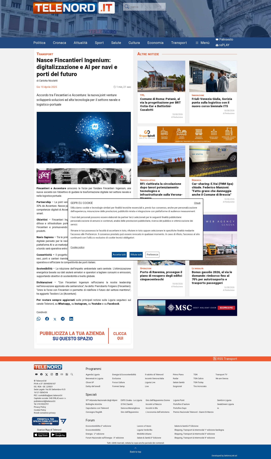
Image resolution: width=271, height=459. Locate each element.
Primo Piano (178, 374)
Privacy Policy (40, 407)
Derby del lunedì (93, 386)
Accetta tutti (119, 254)
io (218, 408)
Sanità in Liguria (224, 400)
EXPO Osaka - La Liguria (131, 400)
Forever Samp (118, 386)
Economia (155, 43)
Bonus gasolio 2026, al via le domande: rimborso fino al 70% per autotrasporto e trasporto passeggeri (212, 277)
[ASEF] (84, 175)
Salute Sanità (178, 382)
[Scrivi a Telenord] (61, 374)
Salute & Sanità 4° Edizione (186, 426)
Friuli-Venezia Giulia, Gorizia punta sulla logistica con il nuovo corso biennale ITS (212, 102)
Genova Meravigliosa (130, 408)
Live (147, 386)
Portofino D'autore (181, 404)
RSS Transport (226, 359)
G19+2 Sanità (127, 404)
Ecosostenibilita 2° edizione (98, 426)
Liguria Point (178, 400)
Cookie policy (77, 247)
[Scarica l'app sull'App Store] (41, 435)
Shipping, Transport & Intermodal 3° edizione (194, 434)
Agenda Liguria (93, 374)
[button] (202, 42)
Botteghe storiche (94, 404)
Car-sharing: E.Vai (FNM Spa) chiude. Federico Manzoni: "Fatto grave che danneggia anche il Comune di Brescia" (212, 189)
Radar (175, 378)
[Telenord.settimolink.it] (84, 335)
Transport (179, 43)
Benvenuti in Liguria (94, 378)
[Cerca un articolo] (71, 374)
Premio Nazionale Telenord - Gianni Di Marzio (193, 412)
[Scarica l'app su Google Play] (58, 435)
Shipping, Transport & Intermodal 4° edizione (194, 438)
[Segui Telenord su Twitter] (46, 374)
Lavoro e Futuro (144, 426)
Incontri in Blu (152, 408)
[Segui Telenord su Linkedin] (56, 374)
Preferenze (152, 254)
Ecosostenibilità (93, 430)
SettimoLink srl (230, 455)
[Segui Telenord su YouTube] (36, 374)
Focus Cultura (118, 382)
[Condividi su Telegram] (63, 319)
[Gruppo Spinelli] (187, 134)
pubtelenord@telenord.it (44, 401)
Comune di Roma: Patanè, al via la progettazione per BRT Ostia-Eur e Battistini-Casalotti (160, 104)
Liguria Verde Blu (144, 430)
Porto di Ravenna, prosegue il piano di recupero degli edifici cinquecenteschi (161, 275)
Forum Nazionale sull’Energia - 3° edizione (105, 438)
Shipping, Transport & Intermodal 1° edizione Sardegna (199, 430)
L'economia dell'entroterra (157, 412)
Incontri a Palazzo (154, 404)
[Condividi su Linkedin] (71, 319)
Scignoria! (177, 386)
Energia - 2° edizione (95, 434)
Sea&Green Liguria (225, 404)
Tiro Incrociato (200, 386)
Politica (39, 43)
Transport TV (221, 374)
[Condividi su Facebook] (47, 319)
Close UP (90, 382)
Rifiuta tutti (136, 254)
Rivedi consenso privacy (45, 413)
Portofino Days (179, 408)
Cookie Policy (40, 410)
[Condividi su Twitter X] (55, 319)
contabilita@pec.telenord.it (50, 395)
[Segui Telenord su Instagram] (51, 374)
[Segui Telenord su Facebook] (41, 374)
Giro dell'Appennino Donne (158, 400)
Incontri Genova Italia (154, 378)
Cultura (134, 43)
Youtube (96, 303)
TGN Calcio (199, 378)
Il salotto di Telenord (154, 374)
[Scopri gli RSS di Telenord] (66, 374)
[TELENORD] (48, 367)
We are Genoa (222, 378)
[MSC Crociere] (187, 307)
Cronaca (59, 43)
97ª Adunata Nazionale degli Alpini (101, 400)
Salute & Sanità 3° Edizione (149, 438)
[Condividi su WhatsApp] (40, 319)
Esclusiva (116, 378)
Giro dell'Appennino (130, 412)
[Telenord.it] (49, 420)
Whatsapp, (64, 303)
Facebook (113, 303)
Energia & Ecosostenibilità (124, 374)
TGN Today (198, 382)
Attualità (80, 43)
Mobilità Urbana (144, 434)
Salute (116, 43)
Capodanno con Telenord (97, 408)
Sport (99, 43)
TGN (195, 374)
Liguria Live (150, 382)
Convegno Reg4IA (94, 412)
